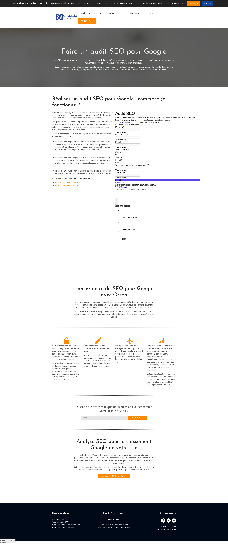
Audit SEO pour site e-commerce (66, 524)
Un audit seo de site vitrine (66, 185)
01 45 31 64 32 (87, 21)
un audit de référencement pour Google (99, 67)
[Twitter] (169, 520)
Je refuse (207, 3)
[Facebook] (163, 520)
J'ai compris (194, 3)
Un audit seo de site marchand (68, 182)
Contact (150, 13)
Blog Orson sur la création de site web (114, 527)
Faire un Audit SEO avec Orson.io (114, 476)
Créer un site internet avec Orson (114, 524)
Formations (113, 13)
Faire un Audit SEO (137, 417)
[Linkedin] (174, 520)
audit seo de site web (81, 178)
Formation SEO (58, 519)
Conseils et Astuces (133, 13)
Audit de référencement (91, 13)
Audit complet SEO (60, 522)
